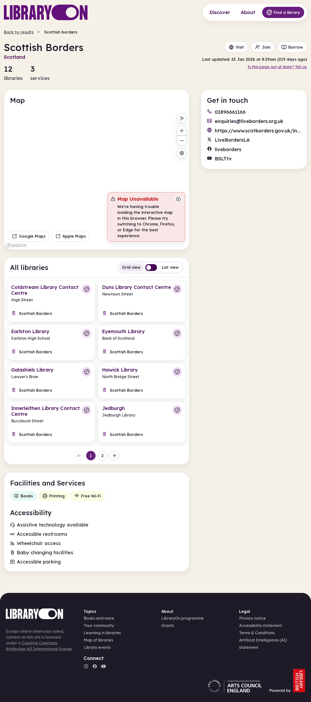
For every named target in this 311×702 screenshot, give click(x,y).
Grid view (131, 267)
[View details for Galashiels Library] (51, 381)
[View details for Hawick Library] (142, 381)
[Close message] (178, 199)
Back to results (19, 32)
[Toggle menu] (182, 118)
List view (170, 267)
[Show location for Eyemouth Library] (177, 333)
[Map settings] (182, 153)
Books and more (99, 618)
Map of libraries (98, 640)
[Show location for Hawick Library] (177, 372)
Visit (240, 47)
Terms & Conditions (257, 632)
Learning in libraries (102, 632)
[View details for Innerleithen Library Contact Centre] (51, 422)
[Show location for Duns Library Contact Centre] (177, 289)
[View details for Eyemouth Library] (142, 342)
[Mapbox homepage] (16, 245)
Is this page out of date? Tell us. (277, 66)
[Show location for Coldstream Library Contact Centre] (86, 289)
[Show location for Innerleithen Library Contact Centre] (86, 410)
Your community (99, 625)
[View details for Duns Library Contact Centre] (142, 301)
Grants (167, 625)
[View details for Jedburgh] (142, 422)
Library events (97, 647)
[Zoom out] (182, 141)
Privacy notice (252, 618)
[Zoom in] (182, 131)
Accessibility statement (260, 625)
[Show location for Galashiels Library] (86, 372)
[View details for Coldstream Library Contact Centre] (51, 301)
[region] (96, 180)
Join (266, 47)
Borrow (295, 47)
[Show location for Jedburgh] (177, 410)
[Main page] (46, 12)
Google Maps (32, 236)
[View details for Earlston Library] (51, 342)
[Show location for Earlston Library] (86, 333)
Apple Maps (74, 236)
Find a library (287, 12)
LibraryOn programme (182, 618)
